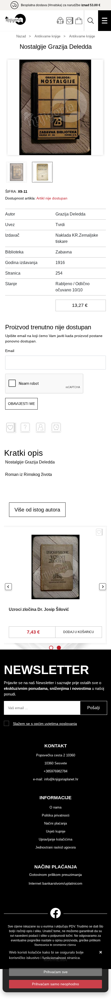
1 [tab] (51, 648)
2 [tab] (59, 648)
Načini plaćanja (55, 823)
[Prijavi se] (60, 21)
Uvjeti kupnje (55, 831)
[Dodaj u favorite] (11, 428)
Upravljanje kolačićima (55, 839)
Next (102, 586)
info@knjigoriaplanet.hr (61, 779)
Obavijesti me (21, 404)
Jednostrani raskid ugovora (55, 847)
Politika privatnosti (55, 815)
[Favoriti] (99, 534)
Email (9, 351)
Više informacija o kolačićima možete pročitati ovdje (51, 963)
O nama (55, 807)
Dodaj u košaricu (78, 632)
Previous (8, 586)
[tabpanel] (55, 585)
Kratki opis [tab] (23, 453)
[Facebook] (56, 912)
